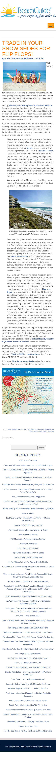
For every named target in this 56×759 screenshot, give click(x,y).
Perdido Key (51, 431)
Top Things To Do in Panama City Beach (28, 553)
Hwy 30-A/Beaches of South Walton (35, 429)
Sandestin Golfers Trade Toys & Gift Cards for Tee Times (28, 684)
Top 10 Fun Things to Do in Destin (28, 663)
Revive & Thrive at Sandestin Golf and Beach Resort (28, 582)
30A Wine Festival (19, 256)
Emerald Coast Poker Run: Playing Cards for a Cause (28, 722)
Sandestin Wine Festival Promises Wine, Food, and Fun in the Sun (28, 485)
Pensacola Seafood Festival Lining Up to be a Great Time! (28, 710)
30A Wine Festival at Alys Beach (28, 616)
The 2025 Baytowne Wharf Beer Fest (28, 557)
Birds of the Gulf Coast (28, 461)
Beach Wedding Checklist (28, 548)
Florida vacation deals (23, 361)
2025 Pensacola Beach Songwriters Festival (28, 539)
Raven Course (46, 151)
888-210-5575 (17, 354)
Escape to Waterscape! (28, 544)
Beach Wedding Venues (28, 535)
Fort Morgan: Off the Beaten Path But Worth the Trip (28, 628)
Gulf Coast (23, 429)
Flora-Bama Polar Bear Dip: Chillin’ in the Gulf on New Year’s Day (28, 649)
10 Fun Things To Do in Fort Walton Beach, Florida (28, 562)
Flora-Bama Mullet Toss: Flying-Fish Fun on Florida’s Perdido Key (28, 637)
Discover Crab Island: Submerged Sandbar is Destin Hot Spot (28, 465)
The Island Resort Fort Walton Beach (28, 525)
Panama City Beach (33, 431)
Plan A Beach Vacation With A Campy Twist (28, 497)
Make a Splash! (28, 513)
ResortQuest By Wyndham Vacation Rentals (30, 105)
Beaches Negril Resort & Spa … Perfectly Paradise (28, 689)
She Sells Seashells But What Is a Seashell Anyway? (28, 658)
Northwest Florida (49, 429)
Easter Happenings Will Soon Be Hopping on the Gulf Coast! (28, 596)
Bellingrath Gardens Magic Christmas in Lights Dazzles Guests (28, 632)
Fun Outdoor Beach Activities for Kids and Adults (28, 701)
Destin (30, 148)
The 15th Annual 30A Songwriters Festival (28, 679)
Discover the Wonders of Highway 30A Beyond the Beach (28, 667)
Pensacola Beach (43, 431)
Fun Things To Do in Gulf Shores (28, 654)
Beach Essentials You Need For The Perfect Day (28, 705)
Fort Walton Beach (16, 429)
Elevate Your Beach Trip (28, 726)
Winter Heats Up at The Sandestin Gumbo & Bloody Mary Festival (28, 509)
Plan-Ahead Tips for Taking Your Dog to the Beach (28, 530)
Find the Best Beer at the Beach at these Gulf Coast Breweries (28, 731)
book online (33, 354)
